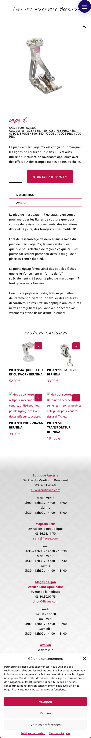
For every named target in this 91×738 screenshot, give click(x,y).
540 (41, 133)
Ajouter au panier (50, 177)
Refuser (45, 713)
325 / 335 (33, 131)
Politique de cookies (33, 733)
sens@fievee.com (45, 538)
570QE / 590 (28, 133)
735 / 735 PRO (58, 131)
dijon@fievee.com (45, 601)
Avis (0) (21, 203)
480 (44, 131)
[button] (85, 658)
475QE (13, 133)
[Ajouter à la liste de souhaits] (38, 345)
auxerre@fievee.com (45, 490)
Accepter (45, 701)
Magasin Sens (45, 524)
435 (72, 131)
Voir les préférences (46, 725)
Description (25, 195)
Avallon (45, 645)
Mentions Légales (59, 733)
